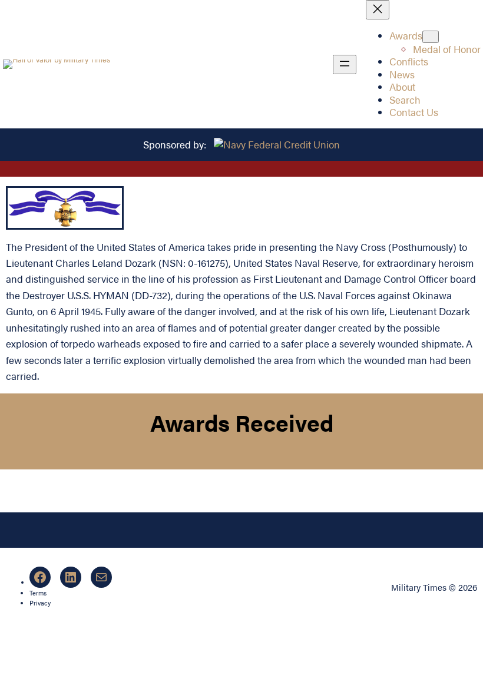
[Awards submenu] (430, 37)
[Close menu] (377, 9)
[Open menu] (344, 64)
